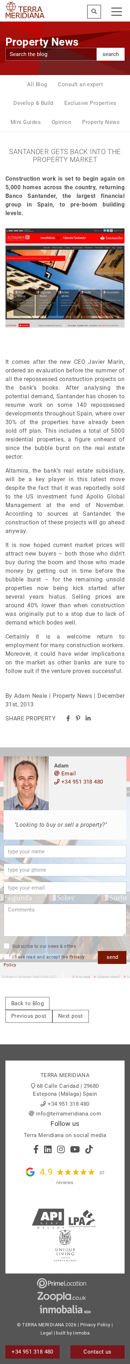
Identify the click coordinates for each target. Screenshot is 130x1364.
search (111, 54)
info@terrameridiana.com (68, 1113)
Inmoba (81, 1333)
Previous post (29, 1016)
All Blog (37, 84)
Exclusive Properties (90, 103)
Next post (70, 1016)
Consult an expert (80, 84)
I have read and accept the (44, 961)
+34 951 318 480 (81, 782)
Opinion (61, 122)
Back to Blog (27, 1003)
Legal (46, 1333)
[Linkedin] (88, 718)
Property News (101, 122)
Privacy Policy (95, 1324)
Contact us (97, 1352)
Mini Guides (25, 122)
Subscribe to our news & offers (43, 946)
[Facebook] (68, 718)
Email (68, 773)
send (112, 957)
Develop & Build (33, 103)
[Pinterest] (78, 718)
